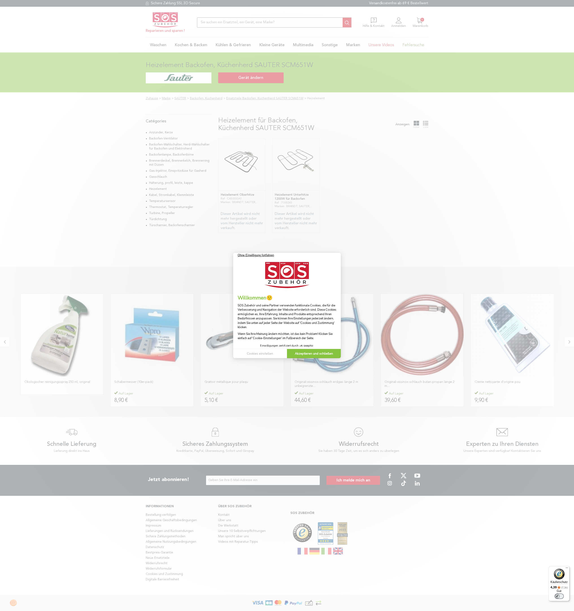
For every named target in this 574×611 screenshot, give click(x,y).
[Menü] (567, 569)
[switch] (559, 596)
